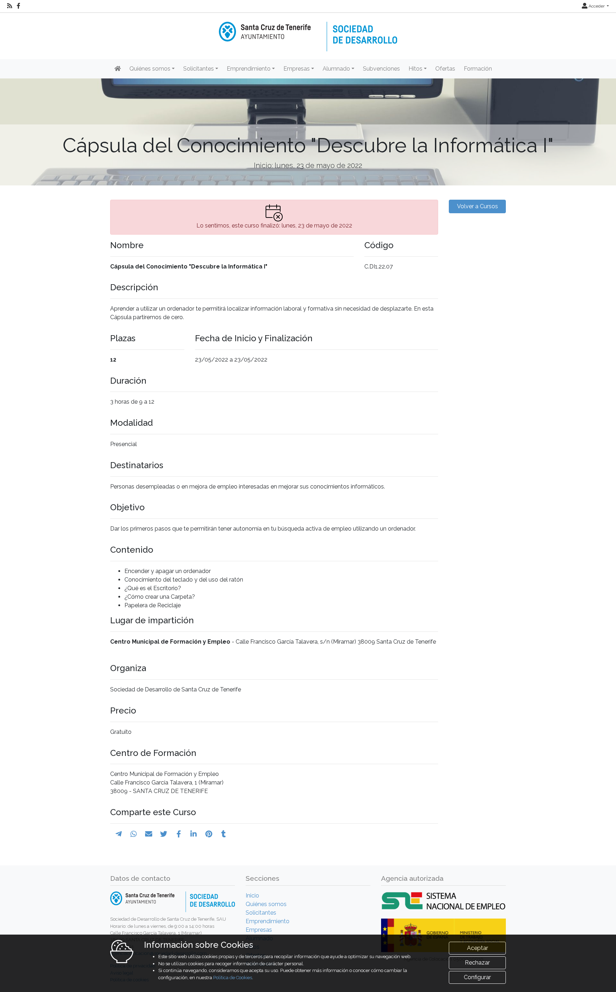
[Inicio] (308, 31)
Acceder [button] (596, 6)
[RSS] (9, 6)
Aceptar (477, 948)
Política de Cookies (232, 977)
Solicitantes (261, 912)
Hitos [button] (415, 68)
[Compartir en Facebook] (178, 834)
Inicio (252, 895)
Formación (478, 68)
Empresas (259, 929)
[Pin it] (208, 834)
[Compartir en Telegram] (118, 834)
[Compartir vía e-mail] (148, 834)
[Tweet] (163, 834)
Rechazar (477, 962)
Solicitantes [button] (198, 68)
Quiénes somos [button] (149, 68)
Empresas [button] (296, 68)
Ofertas (445, 68)
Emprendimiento (267, 921)
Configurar (477, 977)
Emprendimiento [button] (249, 68)
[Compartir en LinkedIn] (193, 834)
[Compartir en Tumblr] (223, 834)
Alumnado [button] (336, 68)
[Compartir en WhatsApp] (133, 834)
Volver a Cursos (477, 206)
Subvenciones (381, 68)
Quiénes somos (266, 904)
